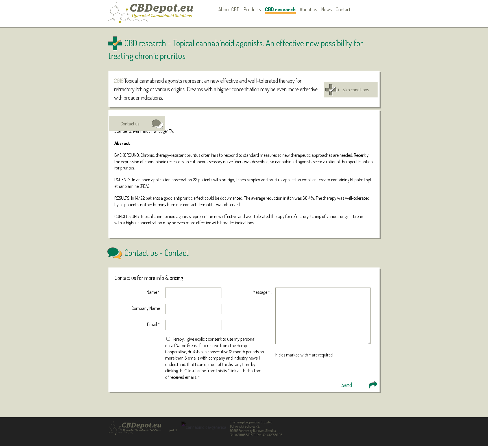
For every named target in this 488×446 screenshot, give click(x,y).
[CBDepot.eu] (150, 15)
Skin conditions (356, 89)
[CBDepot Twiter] (374, 9)
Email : (154, 324)
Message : (262, 292)
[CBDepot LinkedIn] (356, 9)
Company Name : (147, 308)
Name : (154, 292)
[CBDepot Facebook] (365, 9)
